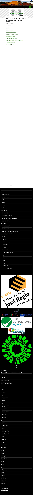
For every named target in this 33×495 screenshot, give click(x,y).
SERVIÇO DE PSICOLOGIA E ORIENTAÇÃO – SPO (8, 252)
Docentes (3, 403)
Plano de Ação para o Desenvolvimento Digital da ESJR (9, 218)
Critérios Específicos (4, 397)
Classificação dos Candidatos (10, 36)
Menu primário (32, 7)
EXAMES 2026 (3, 374)
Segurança (3, 469)
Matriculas (3, 409)
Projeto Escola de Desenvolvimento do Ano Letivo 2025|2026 (10, 231)
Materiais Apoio (5, 244)
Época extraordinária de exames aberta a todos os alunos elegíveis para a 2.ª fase (11, 372)
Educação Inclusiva (5, 249)
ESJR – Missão (3, 191)
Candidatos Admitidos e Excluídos (11, 32)
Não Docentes (8, 17)
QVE (2, 401)
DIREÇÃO (3, 199)
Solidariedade (3, 480)
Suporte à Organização (4, 223)
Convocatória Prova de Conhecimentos (12, 34)
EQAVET (3, 255)
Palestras (3, 395)
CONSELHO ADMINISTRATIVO (5, 194)
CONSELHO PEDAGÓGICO (5, 197)
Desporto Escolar (3, 444)
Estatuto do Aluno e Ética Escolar (7, 215)
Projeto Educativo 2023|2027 (6, 220)
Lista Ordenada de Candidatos (10, 42)
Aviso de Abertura (9, 25)
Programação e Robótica (5, 433)
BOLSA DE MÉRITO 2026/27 (5, 380)
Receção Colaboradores (5, 271)
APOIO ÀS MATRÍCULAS (4, 377)
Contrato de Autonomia (5, 213)
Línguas (2, 459)
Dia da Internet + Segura (4, 445)
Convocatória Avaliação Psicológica (11, 38)
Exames (3, 406)
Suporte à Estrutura (4, 210)
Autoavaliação (3, 417)
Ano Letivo (2, 392)
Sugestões (4, 247)
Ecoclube (3, 428)
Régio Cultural (3, 478)
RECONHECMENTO (4, 414)
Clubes (2, 420)
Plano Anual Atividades (5, 226)
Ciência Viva (3, 423)
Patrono (2, 207)
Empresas (3, 202)
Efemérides (2, 448)
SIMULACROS (4, 470)
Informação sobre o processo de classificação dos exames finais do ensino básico (12, 375)
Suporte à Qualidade (4, 234)
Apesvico (3, 422)
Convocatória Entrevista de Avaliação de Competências (14, 40)
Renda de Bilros (4, 434)
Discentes (3, 398)
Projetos (2, 467)
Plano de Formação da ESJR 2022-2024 (8, 268)
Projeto (4, 260)
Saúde (2, 436)
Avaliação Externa (4, 236)
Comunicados (3, 439)
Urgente (2, 483)
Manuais (2, 461)
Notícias (2, 464)
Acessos (2, 389)
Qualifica (2, 475)
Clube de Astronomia (4, 425)
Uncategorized (3, 481)
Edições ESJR (3, 447)
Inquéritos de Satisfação (6, 242)
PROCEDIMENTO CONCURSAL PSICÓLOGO (7, 383)
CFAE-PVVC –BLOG (5, 265)
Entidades (3, 205)
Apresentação (5, 257)
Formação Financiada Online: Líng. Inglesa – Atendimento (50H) (14, 181)
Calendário (4, 239)
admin (12, 23)
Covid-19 (2, 442)
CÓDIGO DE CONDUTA (5, 212)
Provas (2, 472)
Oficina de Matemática (5, 431)
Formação (3, 263)
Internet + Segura (3, 458)
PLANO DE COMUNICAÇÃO (5, 228)
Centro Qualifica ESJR (9, 184)
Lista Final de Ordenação (10, 44)
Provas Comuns (4, 412)
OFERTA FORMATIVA (5, 411)
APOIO (3, 400)
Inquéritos (2, 456)
